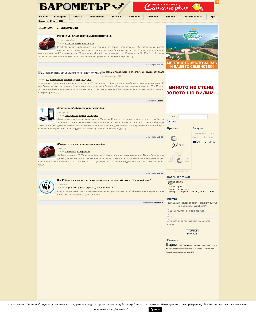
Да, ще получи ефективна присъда (187, 211)
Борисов (214, 245)
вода (200, 248)
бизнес (173, 252)
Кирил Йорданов (186, 248)
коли (92, 43)
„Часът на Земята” (104, 188)
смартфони (92, 115)
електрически (82, 43)
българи (196, 248)
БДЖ (170, 184)
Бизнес (116, 16)
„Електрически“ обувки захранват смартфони (81, 108)
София (212, 248)
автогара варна (175, 182)
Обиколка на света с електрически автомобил (81, 144)
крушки (76, 79)
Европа (170, 16)
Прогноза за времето (178, 189)
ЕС (209, 245)
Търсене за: (172, 116)
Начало (43, 16)
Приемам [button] (155, 309)
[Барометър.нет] (217, 3)
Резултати (192, 234)
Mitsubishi (69, 43)
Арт (212, 16)
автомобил (70, 151)
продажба (86, 79)
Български (206, 248)
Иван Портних (194, 245)
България (60, 16)
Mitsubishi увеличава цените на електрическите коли (84, 36)
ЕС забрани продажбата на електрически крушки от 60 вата (133, 72)
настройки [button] (138, 309)
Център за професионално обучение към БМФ (191, 191)
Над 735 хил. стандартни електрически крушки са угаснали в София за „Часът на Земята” (104, 180)
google (178, 252)
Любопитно (97, 16)
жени (178, 248)
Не (171, 216)
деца (188, 252)
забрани (68, 79)
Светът (77, 16)
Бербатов (183, 252)
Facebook (204, 245)
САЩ (174, 248)
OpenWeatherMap (181, 171)
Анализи (153, 16)
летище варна (175, 186)
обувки (82, 115)
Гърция (168, 252)
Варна (171, 244)
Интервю (134, 16)
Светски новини (193, 16)
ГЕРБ (192, 252)
